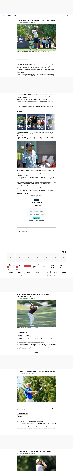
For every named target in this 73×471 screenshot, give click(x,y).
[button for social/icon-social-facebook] (53, 56)
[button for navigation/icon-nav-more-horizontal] (55, 56)
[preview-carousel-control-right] (54, 122)
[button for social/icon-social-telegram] (50, 56)
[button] (63, 15)
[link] (10, 15)
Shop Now (11, 272)
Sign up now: (19, 22)
